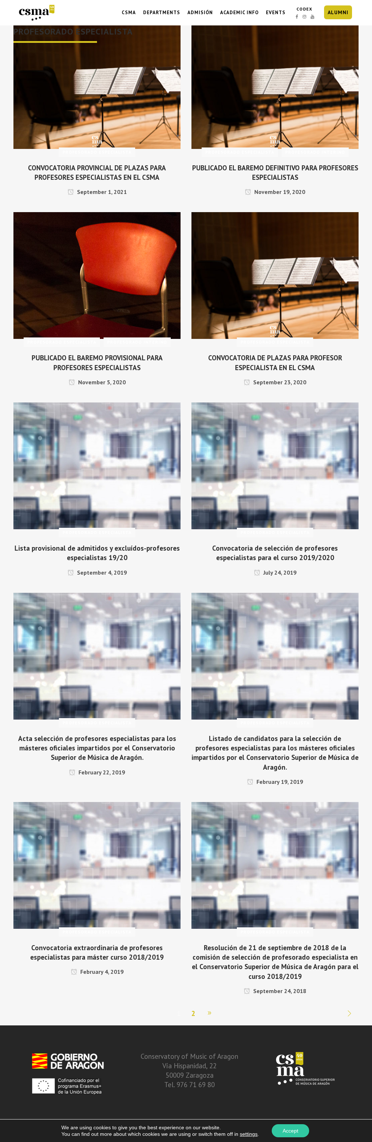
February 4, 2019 (101, 971)
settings (249, 1134)
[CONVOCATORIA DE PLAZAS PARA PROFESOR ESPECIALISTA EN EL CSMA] (275, 274)
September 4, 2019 (101, 572)
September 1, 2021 (101, 191)
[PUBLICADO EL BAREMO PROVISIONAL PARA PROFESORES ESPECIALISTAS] (97, 274)
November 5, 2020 (101, 382)
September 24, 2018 (279, 991)
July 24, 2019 (279, 572)
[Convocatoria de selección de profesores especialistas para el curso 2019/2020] (275, 465)
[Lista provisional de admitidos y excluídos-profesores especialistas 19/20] (97, 465)
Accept (290, 1131)
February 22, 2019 (101, 772)
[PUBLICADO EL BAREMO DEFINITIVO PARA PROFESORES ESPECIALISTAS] (275, 84)
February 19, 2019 (279, 781)
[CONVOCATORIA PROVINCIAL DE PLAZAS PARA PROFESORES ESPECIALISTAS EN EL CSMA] (97, 84)
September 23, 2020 (279, 382)
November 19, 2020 (279, 191)
